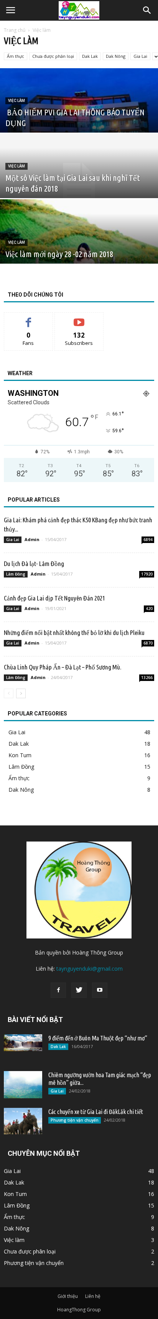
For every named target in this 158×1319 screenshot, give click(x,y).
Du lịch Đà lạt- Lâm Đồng (34, 563)
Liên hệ (92, 1296)
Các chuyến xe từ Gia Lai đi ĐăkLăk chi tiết (95, 1111)
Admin (32, 539)
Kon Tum (19, 755)
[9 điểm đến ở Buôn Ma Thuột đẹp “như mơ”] (23, 1042)
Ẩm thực (15, 56)
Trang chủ (14, 30)
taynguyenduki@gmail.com (89, 968)
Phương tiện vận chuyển (75, 1120)
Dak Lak (90, 56)
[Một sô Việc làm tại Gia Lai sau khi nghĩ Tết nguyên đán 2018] (79, 182)
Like (28, 318)
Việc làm (16, 100)
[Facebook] (58, 990)
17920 (147, 574)
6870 (148, 643)
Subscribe (79, 318)
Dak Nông (115, 56)
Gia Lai (140, 56)
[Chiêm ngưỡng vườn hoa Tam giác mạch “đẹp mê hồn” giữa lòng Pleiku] (23, 1084)
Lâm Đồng (15, 574)
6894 (148, 539)
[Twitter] (79, 990)
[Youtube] (99, 990)
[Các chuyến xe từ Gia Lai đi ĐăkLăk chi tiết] (23, 1121)
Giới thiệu (68, 1296)
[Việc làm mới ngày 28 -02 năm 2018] (79, 248)
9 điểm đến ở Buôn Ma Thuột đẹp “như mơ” (97, 1038)
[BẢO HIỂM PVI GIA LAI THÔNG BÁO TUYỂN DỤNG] (79, 117)
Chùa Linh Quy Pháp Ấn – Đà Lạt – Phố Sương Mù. (62, 667)
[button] (147, 10)
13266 (147, 677)
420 (149, 608)
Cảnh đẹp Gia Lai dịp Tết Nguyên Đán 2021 (54, 598)
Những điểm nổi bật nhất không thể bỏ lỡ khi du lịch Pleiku (74, 632)
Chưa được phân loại (53, 56)
